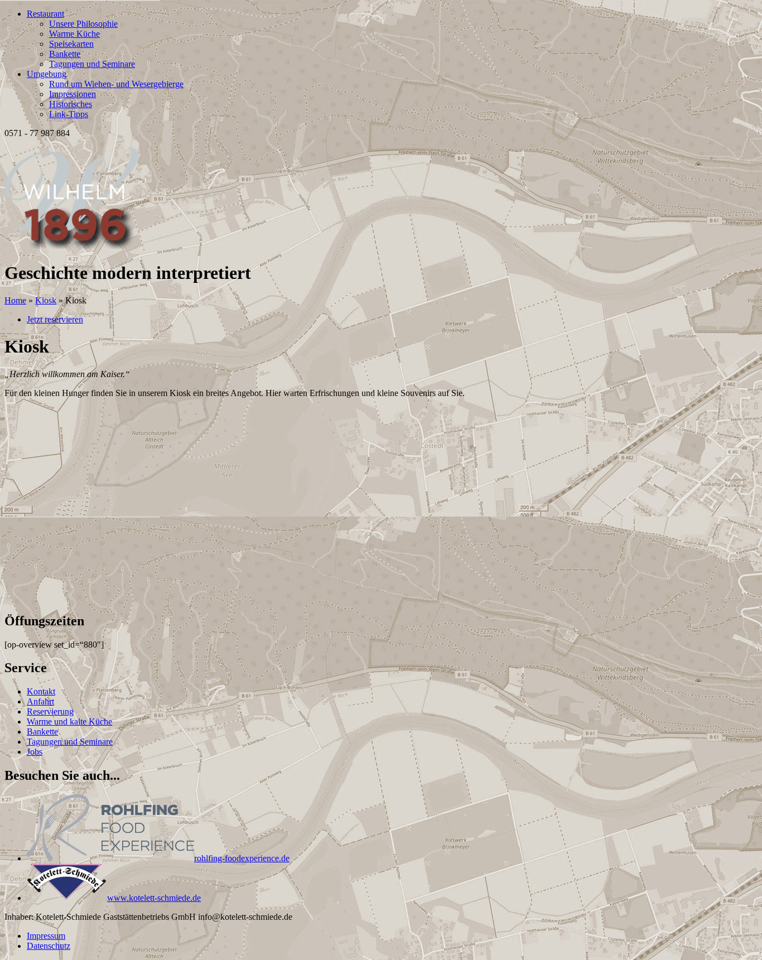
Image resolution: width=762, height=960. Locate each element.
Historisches (70, 104)
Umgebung (46, 74)
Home (15, 300)
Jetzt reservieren (55, 319)
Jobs (34, 751)
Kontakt (41, 691)
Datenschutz (48, 946)
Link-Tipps (68, 114)
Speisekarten (71, 44)
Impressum (46, 935)
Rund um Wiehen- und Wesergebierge (116, 84)
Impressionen (72, 94)
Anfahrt (40, 701)
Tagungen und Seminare (92, 64)
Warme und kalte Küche (69, 721)
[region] (381, 504)
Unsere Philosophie (83, 23)
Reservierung (50, 711)
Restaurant (45, 13)
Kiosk (45, 300)
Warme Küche (74, 33)
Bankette (64, 54)
